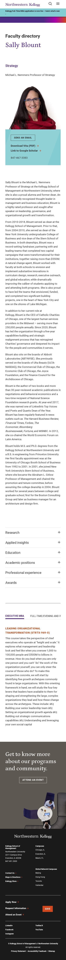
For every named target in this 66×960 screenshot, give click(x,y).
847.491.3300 (11, 861)
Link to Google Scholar (24, 150)
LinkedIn (9, 926)
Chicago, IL (40, 850)
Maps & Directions (12, 877)
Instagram (9, 934)
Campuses (39, 846)
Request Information (15, 908)
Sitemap (51, 951)
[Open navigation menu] (58, 4)
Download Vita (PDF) (23, 145)
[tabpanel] (33, 676)
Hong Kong (40, 877)
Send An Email (23, 137)
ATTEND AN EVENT (33, 780)
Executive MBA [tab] (14, 615)
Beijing (38, 873)
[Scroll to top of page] (60, 944)
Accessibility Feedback (37, 951)
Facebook (9, 930)
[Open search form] (51, 4)
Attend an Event (13, 914)
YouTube (39, 930)
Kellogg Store (10, 881)
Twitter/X (39, 926)
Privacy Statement (18, 951)
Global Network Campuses (46, 869)
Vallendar (39, 885)
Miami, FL (39, 858)
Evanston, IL (40, 854)
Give (47, 909)
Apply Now (10, 902)
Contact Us (9, 873)
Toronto (38, 881)
